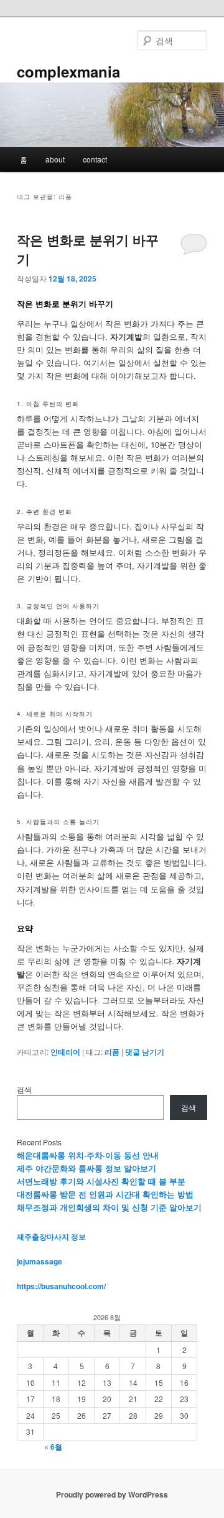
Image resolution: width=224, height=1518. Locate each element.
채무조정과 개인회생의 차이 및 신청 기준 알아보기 (109, 1207)
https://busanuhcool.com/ (61, 1286)
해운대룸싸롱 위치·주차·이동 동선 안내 (88, 1155)
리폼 (112, 1051)
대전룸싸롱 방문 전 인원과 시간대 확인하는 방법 (105, 1194)
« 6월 (53, 1446)
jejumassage (39, 1261)
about (55, 159)
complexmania (68, 71)
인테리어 (65, 1051)
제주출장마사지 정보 (51, 1236)
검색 (24, 1089)
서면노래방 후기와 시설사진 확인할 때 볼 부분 (101, 1181)
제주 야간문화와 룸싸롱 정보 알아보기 (86, 1168)
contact (95, 159)
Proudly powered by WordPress (112, 1494)
